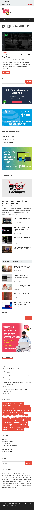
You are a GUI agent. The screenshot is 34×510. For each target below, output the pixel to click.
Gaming (5, 413)
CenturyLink (16, 405)
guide (21, 413)
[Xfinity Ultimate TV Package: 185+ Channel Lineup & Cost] (7, 247)
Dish (28, 408)
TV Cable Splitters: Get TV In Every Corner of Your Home (22, 286)
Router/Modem (7, 422)
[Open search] (30, 20)
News (5, 420)
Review (27, 420)
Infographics (23, 415)
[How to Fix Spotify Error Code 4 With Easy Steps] (17, 41)
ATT (10, 403)
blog (21, 403)
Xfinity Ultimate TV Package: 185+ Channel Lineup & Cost (22, 248)
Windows (6, 429)
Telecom (5, 427)
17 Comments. (22, 59)
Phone (20, 420)
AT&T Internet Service (9, 136)
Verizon (12, 199)
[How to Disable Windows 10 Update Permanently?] (7, 302)
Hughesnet (14, 415)
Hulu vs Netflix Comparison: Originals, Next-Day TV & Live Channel (22, 238)
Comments (14, 261)
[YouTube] (31, 4)
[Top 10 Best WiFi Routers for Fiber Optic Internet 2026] (7, 266)
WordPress (11, 508)
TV (8, 199)
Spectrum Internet (8, 142)
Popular (6, 261)
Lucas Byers (14, 59)
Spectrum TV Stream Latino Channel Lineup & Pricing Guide (22, 229)
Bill (15, 403)
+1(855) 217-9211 (7, 451)
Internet (4, 199)
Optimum (12, 420)
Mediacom (27, 417)
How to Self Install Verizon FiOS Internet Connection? (21, 294)
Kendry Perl (15, 205)
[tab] (6, 261)
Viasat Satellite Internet (9, 139)
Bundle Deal (7, 405)
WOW (13, 429)
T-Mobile (23, 424)
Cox (13, 408)
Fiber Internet (18, 410)
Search (4, 79)
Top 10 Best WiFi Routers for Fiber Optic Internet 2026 (22, 267)
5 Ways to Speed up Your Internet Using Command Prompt (21, 276)
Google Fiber (14, 413)
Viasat (26, 427)
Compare (6, 408)
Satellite (17, 422)
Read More (5, 72)
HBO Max (6, 415)
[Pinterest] (29, 4)
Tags (21, 261)
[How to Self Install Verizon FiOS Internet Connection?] (7, 293)
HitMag (18, 508)
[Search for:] (17, 318)
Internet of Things (16, 417)
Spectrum (6, 424)
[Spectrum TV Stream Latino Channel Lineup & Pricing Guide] (7, 227)
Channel (25, 405)
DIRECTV (20, 408)
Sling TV (24, 422)
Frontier (27, 410)
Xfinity (20, 429)
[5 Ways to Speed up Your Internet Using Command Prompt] (7, 275)
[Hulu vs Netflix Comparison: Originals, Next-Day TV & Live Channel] (7, 237)
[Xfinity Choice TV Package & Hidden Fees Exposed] (7, 218)
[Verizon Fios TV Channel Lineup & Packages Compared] (17, 179)
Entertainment (7, 410)
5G (5, 403)
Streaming (4, 52)
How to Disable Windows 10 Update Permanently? (22, 303)
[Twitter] (27, 4)
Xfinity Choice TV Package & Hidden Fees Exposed (22, 219)
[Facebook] (25, 4)
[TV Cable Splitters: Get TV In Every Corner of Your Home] (7, 285)
